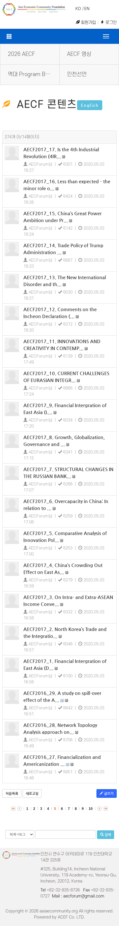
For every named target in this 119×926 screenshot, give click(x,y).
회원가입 (88, 22)
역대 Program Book (31, 74)
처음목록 (11, 793)
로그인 (110, 22)
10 (91, 809)
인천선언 (77, 74)
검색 (107, 835)
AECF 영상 (79, 54)
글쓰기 (108, 793)
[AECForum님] (12, 153)
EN (87, 8)
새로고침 (32, 793)
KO (78, 8)
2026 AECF (21, 54)
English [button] (90, 105)
